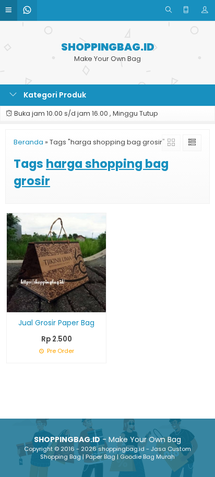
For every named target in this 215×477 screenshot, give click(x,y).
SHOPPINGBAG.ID (107, 47)
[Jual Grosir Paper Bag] (56, 262)
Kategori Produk (54, 95)
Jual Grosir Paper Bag (56, 322)
